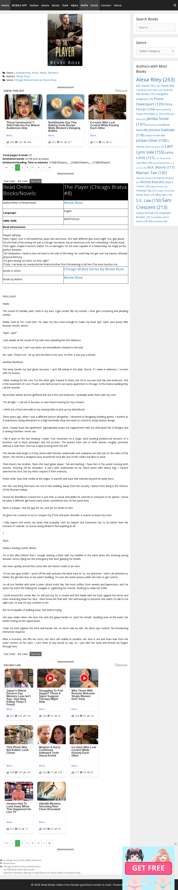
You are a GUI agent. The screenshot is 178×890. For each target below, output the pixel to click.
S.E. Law (148, 200)
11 (33, 167)
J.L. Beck (163, 113)
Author (34, 5)
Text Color (9, 181)
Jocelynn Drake (155, 135)
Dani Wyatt (165, 90)
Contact (106, 5)
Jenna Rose (154, 124)
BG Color (23, 181)
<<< (6, 167)
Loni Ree (144, 162)
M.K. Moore (160, 167)
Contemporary (22, 72)
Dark (65, 5)
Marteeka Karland (146, 178)
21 (39, 167)
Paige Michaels (158, 186)
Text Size (35, 181)
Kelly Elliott (157, 146)
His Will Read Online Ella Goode (18, 869)
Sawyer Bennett (147, 213)
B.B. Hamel (145, 85)
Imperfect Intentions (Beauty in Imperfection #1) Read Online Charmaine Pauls (41, 872)
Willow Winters (158, 221)
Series (55, 5)
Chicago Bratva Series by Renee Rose (35, 80)
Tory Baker (158, 217)
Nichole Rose (152, 182)
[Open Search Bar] (175, 5)
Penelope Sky (146, 190)
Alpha (74, 5)
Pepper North (165, 190)
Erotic (94, 5)
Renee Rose (23, 76)
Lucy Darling (161, 162)
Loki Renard (162, 158)
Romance (53, 72)
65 (49, 167)
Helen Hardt (163, 109)
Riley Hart (163, 194)
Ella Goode (145, 94)
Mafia (84, 5)
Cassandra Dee (146, 89)
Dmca (117, 5)
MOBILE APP (19, 5)
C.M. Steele (164, 85)
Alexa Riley (155, 79)
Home (5, 5)
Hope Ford (145, 113)
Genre (45, 5)
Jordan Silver (151, 140)
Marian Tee (151, 172)
